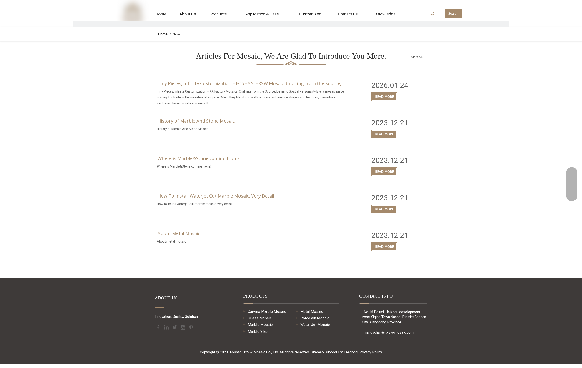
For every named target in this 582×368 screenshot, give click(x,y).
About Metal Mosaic (179, 233)
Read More (384, 96)
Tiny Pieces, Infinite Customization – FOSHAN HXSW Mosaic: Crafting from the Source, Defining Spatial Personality (279, 83)
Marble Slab (258, 331)
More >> (417, 57)
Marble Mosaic (260, 325)
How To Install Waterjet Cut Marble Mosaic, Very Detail (216, 196)
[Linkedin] (167, 327)
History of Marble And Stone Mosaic (196, 121)
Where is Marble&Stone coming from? (198, 158)
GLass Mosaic (260, 318)
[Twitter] (175, 327)
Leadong (351, 352)
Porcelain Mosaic (314, 318)
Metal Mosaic (311, 311)
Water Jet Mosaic (315, 325)
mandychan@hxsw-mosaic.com (386, 332)
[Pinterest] (191, 327)
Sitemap (317, 352)
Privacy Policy (370, 352)
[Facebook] (159, 327)
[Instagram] (183, 327)
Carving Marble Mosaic (267, 311)
